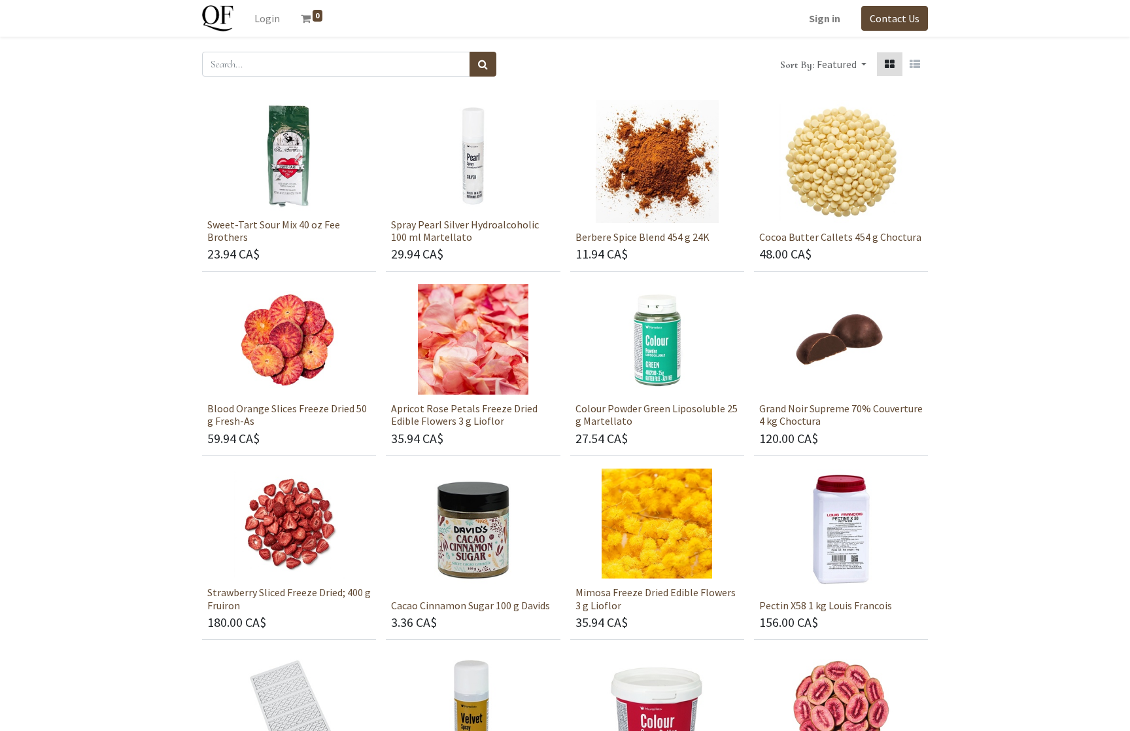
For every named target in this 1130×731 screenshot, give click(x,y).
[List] (915, 64)
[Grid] (889, 64)
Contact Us (894, 18)
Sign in (824, 18)
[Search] (483, 64)
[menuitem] (267, 18)
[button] (841, 64)
